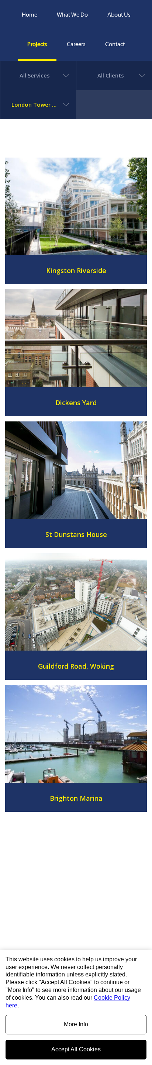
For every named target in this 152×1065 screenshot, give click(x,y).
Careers (76, 44)
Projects (37, 44)
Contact (115, 44)
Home (29, 14)
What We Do (72, 14)
